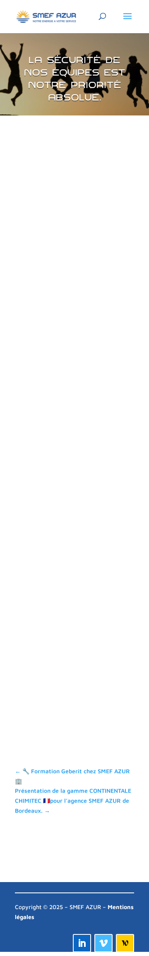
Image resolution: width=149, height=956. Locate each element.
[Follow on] (125, 943)
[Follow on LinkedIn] (82, 943)
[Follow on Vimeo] (103, 943)
